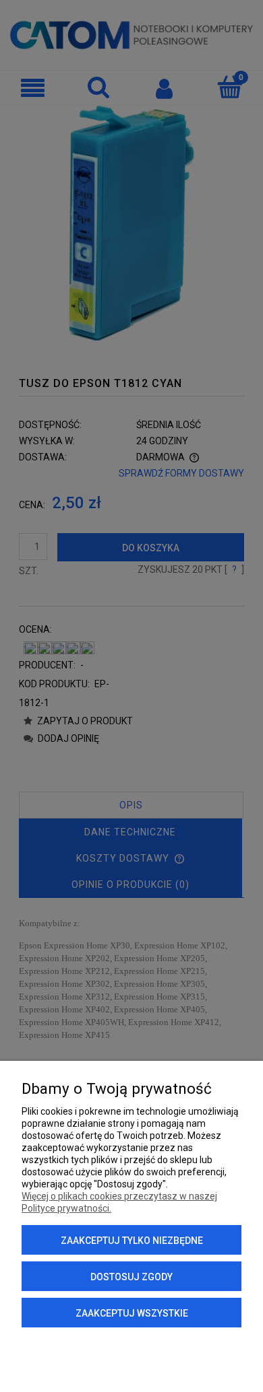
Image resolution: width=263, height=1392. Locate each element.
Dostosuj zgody (131, 1277)
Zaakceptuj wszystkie (132, 1313)
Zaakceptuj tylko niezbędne (132, 1240)
